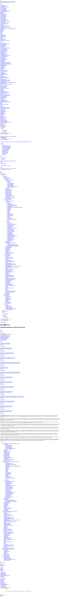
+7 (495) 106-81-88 (3, 163)
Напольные (2, 581)
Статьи (1, 568)
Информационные (3, 578)
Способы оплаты (3, 573)
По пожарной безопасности (4, 584)
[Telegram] (9, 324)
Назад (6, 176)
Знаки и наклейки (8, 296)
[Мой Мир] (3, 324)
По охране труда (2, 583)
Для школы (9, 203)
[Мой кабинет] (0, 164)
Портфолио (2, 569)
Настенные (2, 580)
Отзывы (1, 567)
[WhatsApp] (7, 324)
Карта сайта (2, 576)
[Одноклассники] (2, 324)
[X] (4, 324)
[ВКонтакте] (0, 324)
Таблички (7, 305)
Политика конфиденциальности (5, 575)
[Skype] (8, 324)
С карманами (10, 182)
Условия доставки (3, 572)
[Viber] (5, 324)
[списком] (1, 340)
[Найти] (1, 4)
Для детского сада (10, 223)
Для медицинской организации (12, 244)
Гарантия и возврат (3, 574)
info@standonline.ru (4, 132)
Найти (1, 595)
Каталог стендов (6, 177)
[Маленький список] (0, 341)
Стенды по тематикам (9, 257)
